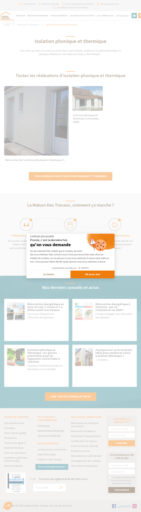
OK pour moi (92, 274)
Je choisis (48, 274)
